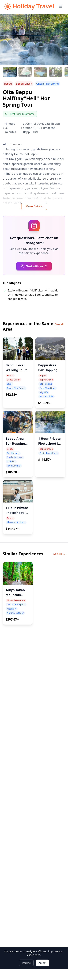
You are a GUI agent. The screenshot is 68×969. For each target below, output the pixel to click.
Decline (26, 962)
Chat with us (34, 266)
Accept (42, 962)
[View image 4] (56, 72)
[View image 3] (40, 72)
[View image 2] (25, 72)
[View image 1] (10, 72)
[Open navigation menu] (60, 6)
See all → (59, 326)
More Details (34, 206)
